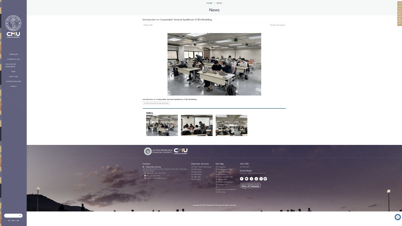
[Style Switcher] (399, 8)
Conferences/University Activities (156, 103)
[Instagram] (261, 178)
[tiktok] (256, 178)
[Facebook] (241, 178)
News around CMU (225, 177)
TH (9, 220)
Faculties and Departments (222, 173)
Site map (221, 192)
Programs (221, 167)
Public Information (225, 182)
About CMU (222, 179)
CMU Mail (197, 174)
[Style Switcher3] (399, 3)
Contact (13, 86)
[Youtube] (246, 178)
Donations (197, 172)
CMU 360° (245, 167)
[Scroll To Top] (398, 223)
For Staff (197, 179)
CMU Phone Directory (202, 167)
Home (209, 3)
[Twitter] (251, 178)
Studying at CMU (224, 169)
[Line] (265, 178)
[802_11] (231, 125)
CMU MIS (197, 177)
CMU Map (197, 169)
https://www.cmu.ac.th (256, 173)
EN (13, 220)
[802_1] (162, 125)
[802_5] (197, 125)
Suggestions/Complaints (226, 189)
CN (18, 220)
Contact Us (222, 184)
